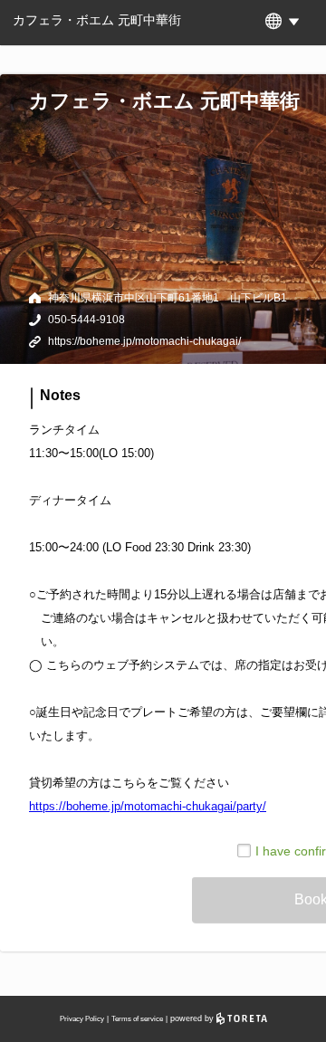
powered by (193, 1018)
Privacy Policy (82, 1019)
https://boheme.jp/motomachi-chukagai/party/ (147, 806)
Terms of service (137, 1019)
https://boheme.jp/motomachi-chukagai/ (144, 341)
